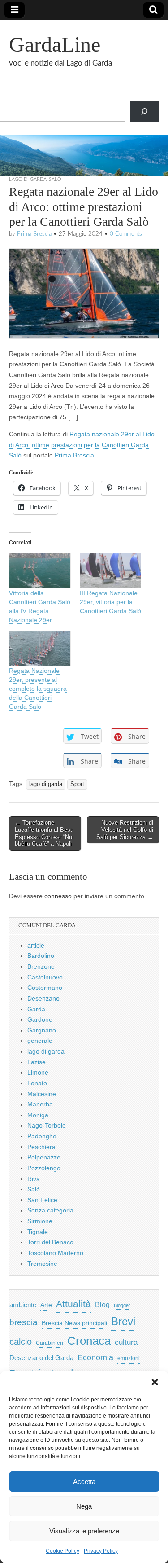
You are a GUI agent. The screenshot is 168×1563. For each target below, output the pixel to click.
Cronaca (89, 1341)
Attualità (73, 1304)
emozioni (128, 1358)
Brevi (123, 1321)
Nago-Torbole (46, 1125)
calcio (20, 1342)
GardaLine (54, 44)
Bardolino (40, 955)
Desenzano (43, 998)
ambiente (22, 1304)
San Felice (42, 1199)
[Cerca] (144, 111)
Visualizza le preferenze (84, 1531)
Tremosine (42, 1263)
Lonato (37, 1083)
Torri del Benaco (50, 1242)
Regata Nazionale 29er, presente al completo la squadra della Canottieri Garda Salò (38, 688)
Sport (77, 784)
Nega (84, 1506)
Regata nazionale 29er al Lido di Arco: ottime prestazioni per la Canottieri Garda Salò (82, 444)
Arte (46, 1305)
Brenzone (41, 966)
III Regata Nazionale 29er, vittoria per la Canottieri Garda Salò (110, 602)
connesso (58, 896)
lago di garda (28, 179)
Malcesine (41, 1094)
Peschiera (41, 1146)
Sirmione (39, 1221)
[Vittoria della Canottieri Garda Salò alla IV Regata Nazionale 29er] (40, 570)
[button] (154, 1382)
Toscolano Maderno (55, 1252)
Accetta (84, 1481)
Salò (55, 179)
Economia (95, 1357)
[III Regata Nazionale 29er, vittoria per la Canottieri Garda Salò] (111, 570)
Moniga (37, 1115)
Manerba (40, 1104)
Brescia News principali (74, 1323)
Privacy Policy (101, 1551)
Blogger (122, 1305)
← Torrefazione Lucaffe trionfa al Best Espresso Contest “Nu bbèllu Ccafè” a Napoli (43, 833)
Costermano (44, 987)
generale (39, 1040)
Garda (36, 1009)
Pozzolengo (43, 1168)
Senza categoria (50, 1210)
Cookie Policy (62, 1551)
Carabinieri (49, 1343)
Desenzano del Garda (41, 1357)
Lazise (36, 1062)
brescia (23, 1322)
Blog (102, 1304)
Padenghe (41, 1136)
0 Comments (126, 234)
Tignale (37, 1231)
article (35, 945)
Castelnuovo (45, 977)
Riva (33, 1178)
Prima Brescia (34, 234)
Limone (37, 1072)
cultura (126, 1342)
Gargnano (41, 1030)
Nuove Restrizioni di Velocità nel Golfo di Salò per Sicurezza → (124, 829)
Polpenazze (43, 1157)
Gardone (39, 1019)
